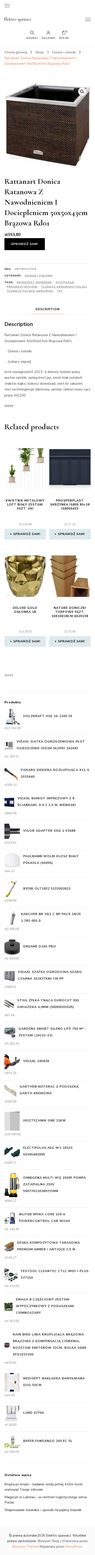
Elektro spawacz (17, 19)
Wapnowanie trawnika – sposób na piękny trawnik (43, 1510)
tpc (60, 291)
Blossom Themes (25, 1546)
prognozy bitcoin (22, 286)
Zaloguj (48, 37)
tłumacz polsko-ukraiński (30, 291)
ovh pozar (64, 282)
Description (48, 309)
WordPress (73, 1546)
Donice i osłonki (39, 275)
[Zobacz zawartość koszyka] (63, 34)
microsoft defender (34, 282)
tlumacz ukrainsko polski (63, 286)
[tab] (47, 309)
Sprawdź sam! (24, 244)
